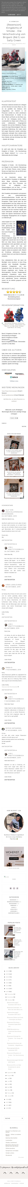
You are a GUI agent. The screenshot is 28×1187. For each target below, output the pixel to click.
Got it (19, 14)
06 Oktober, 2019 (13, 587)
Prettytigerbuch (16, 1181)
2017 (7, 1102)
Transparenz (14, 1183)
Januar (9, 1096)
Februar (9, 1093)
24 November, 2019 (12, 757)
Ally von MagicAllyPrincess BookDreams (12, 512)
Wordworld (9, 1155)
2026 (7, 971)
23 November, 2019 (14, 730)
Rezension (19, 43)
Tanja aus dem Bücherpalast (10, 687)
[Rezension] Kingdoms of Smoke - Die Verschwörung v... (15, 1055)
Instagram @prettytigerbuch (14, 1167)
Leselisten (14, 909)
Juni (8, 1081)
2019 (7, 991)
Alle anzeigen (21, 1157)
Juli (8, 1078)
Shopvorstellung (14, 913)
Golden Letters (10, 1153)
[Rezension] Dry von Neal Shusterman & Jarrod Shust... (14, 1067)
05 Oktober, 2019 (11, 551)
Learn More (11, 14)
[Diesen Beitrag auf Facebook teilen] (15, 418)
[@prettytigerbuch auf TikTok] (17, 888)
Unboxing (14, 905)
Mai (8, 1084)
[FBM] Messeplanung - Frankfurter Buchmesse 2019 (14, 1031)
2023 (7, 980)
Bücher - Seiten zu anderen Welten (13, 1135)
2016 (7, 1105)
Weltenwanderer (10, 1148)
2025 (7, 974)
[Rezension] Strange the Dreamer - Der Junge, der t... (14, 1038)
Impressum (7, 1183)
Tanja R (9, 667)
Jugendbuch (11, 43)
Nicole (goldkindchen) (8, 395)
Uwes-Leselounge (14, 585)
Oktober (9, 1000)
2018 (7, 1099)
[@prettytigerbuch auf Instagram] (14, 888)
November (10, 997)
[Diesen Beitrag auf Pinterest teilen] (17, 418)
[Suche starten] (22, 1118)
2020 (7, 988)
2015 (7, 1108)
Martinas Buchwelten (11, 1138)
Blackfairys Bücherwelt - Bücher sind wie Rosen (12, 1145)
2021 (7, 985)
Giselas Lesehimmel (11, 1142)
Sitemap (22, 1183)
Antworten (7, 540)
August (9, 1075)
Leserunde (14, 911)
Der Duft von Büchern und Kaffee (13, 1131)
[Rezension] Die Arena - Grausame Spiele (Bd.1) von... (14, 1024)
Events (14, 907)
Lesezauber (9, 1140)
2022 (7, 983)
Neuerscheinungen (14, 901)
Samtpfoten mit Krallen (12, 1150)
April (8, 1087)
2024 (7, 977)
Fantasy (4, 43)
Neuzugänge (14, 903)
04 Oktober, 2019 (9, 516)
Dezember (10, 994)
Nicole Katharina (13, 728)
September (10, 1072)
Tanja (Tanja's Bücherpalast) (9, 391)
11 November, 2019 (13, 670)
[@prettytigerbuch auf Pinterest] (10, 888)
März (8, 1090)
